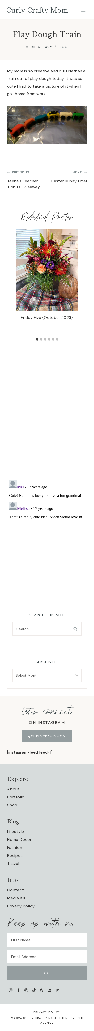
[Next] (70, 282)
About (13, 789)
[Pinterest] (26, 990)
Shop (12, 805)
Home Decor (19, 839)
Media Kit (16, 898)
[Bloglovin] (57, 990)
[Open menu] (83, 10)
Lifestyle (15, 831)
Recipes (15, 855)
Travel (13, 863)
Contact (15, 890)
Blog (63, 47)
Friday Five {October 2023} (47, 317)
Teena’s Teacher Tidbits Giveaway (23, 180)
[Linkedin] (49, 990)
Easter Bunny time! (69, 177)
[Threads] (41, 990)
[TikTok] (34, 990)
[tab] (37, 339)
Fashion (14, 847)
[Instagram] (10, 990)
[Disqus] (47, 410)
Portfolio (16, 797)
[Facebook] (18, 990)
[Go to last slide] (23, 282)
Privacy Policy (21, 906)
